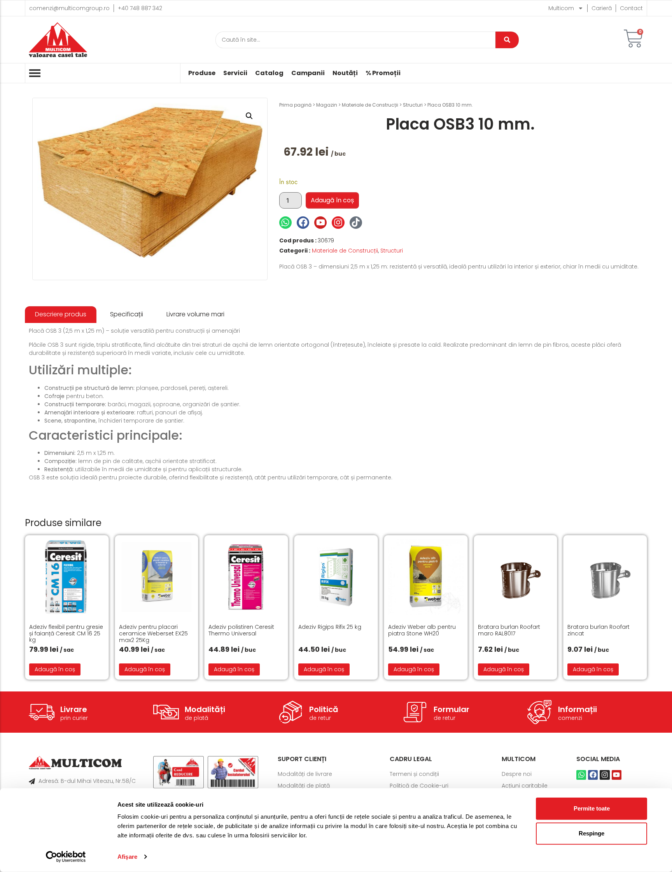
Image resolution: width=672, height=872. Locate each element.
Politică (323, 709)
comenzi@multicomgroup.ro (69, 8)
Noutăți (345, 73)
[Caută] (507, 40)
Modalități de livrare (305, 774)
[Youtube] (320, 222)
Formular (451, 709)
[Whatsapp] (285, 222)
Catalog (269, 73)
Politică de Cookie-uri (419, 786)
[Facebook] (303, 222)
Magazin (326, 105)
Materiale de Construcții (370, 105)
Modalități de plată (304, 786)
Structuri (413, 105)
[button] (249, 116)
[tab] (60, 314)
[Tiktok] (356, 222)
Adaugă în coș (332, 200)
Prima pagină (295, 105)
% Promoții (383, 73)
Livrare (73, 709)
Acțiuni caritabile (525, 786)
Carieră (602, 8)
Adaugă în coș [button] (55, 669)
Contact (631, 8)
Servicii (235, 73)
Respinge (591, 833)
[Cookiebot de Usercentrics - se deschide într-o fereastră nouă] (66, 857)
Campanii (308, 73)
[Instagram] (338, 222)
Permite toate (592, 808)
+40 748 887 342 (140, 8)
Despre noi (517, 774)
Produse (201, 73)
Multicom (561, 8)
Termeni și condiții (414, 774)
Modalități (205, 709)
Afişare (127, 856)
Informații (577, 709)
